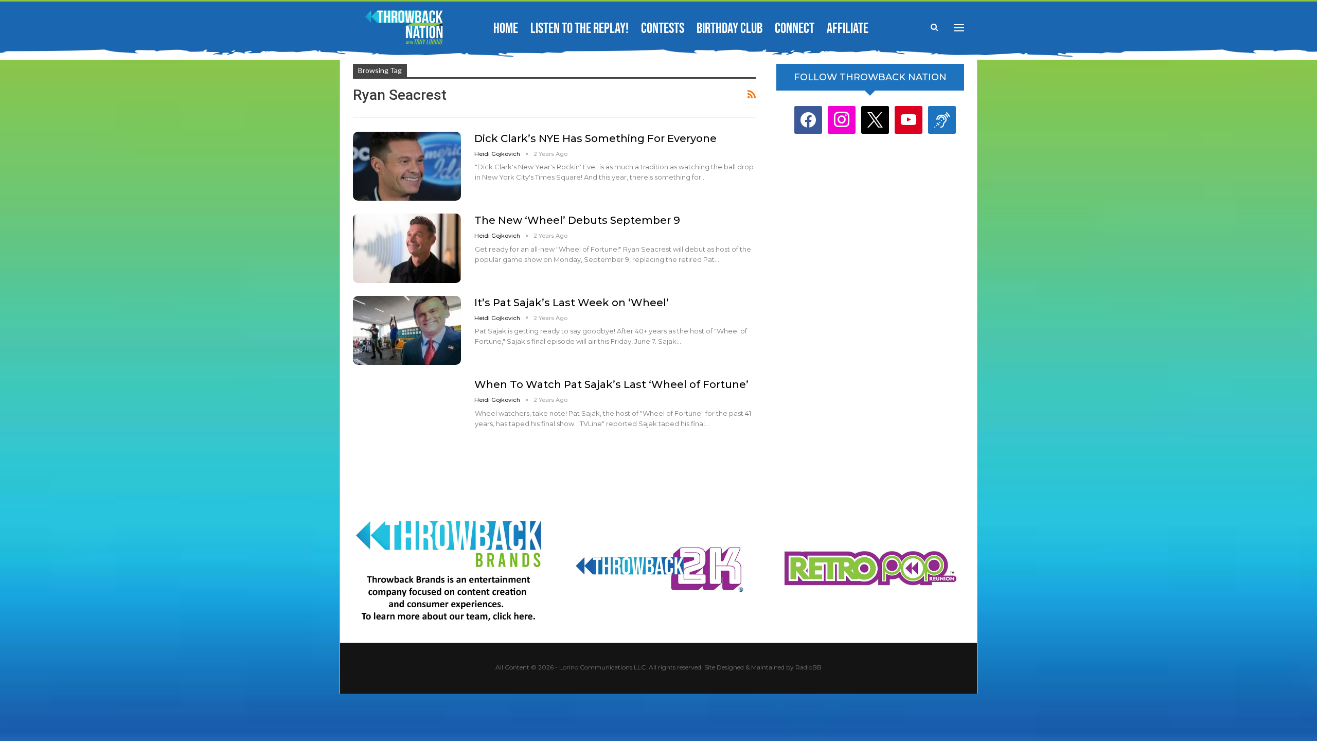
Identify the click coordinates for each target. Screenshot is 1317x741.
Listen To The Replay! (579, 28)
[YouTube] (908, 119)
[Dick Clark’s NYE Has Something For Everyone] (407, 166)
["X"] (875, 119)
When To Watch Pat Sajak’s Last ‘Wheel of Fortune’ (611, 384)
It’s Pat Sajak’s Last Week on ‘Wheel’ (571, 302)
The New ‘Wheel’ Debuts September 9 (577, 220)
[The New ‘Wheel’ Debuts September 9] (407, 248)
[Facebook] (808, 119)
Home (505, 28)
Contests (662, 28)
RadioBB (808, 667)
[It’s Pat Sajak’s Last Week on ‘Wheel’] (407, 330)
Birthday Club (729, 28)
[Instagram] (842, 119)
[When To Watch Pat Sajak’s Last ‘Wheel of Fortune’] (407, 412)
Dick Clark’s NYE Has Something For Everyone (595, 138)
